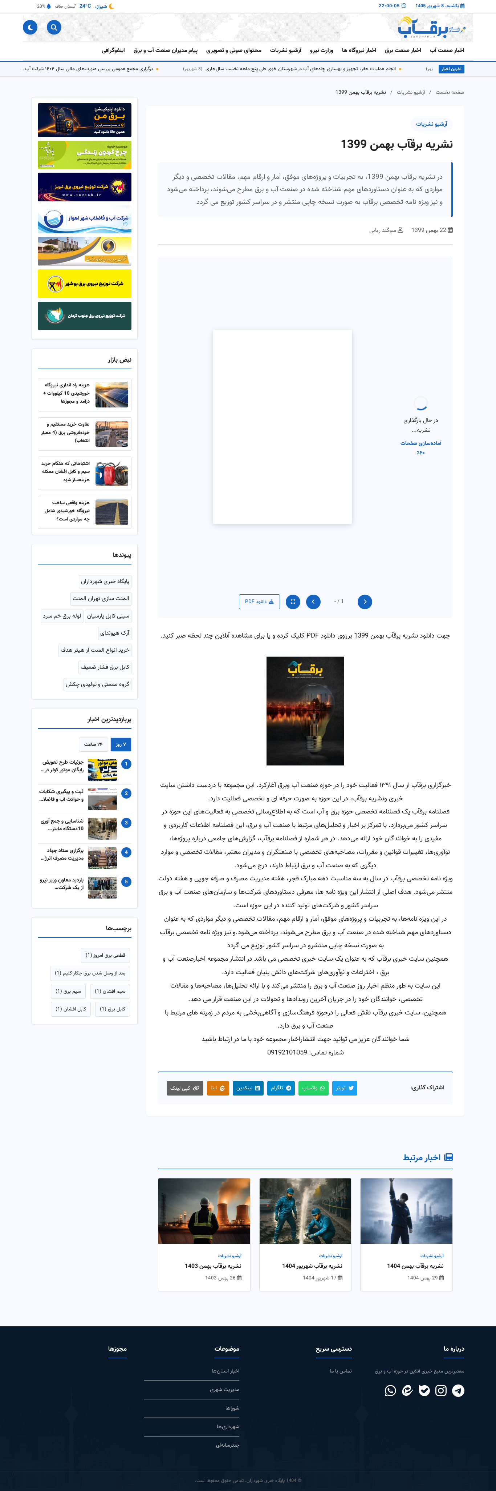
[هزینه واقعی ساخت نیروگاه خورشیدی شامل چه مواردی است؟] (111, 507)
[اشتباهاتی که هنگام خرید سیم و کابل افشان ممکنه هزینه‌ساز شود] (111, 468)
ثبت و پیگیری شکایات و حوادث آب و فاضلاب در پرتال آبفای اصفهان (61, 791)
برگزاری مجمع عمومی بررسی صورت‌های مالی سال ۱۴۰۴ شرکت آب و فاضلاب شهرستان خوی (128, 69)
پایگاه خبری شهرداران (105, 577)
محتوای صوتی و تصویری (233, 50)
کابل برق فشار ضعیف (105, 662)
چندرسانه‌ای (227, 1445)
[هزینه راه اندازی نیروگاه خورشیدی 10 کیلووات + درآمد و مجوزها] (111, 390)
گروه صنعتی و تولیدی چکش (97, 679)
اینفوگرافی (113, 50)
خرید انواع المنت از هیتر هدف (95, 645)
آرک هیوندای (114, 628)
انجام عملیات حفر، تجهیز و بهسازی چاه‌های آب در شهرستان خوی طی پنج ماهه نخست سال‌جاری (365, 69)
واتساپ (309, 1088)
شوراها (232, 1408)
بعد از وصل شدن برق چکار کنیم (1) (90, 968)
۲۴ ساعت (93, 740)
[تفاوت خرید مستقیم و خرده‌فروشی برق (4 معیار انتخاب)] (111, 429)
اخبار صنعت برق (403, 50)
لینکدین (244, 1088)
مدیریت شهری (224, 1390)
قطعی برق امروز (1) (105, 951)
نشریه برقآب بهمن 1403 (213, 1267)
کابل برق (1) (112, 1004)
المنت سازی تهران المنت (101, 594)
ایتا (214, 1088)
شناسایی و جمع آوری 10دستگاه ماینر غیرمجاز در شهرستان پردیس (62, 820)
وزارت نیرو (321, 50)
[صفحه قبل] (365, 602)
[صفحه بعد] (313, 602)
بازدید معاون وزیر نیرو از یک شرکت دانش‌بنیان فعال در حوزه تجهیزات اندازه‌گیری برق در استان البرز (62, 879)
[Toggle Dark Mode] (30, 27)
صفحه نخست (450, 92)
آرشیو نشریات (285, 50)
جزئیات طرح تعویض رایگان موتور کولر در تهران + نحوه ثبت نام (62, 761)
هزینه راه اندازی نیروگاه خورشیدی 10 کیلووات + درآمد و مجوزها (66, 389)
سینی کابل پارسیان (108, 611)
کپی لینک (180, 1088)
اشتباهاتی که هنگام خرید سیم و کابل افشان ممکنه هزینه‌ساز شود (65, 467)
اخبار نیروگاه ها (359, 50)
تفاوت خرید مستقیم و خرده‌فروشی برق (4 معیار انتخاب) (65, 428)
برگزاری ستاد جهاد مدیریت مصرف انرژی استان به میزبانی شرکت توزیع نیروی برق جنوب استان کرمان (62, 850)
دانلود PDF (256, 602)
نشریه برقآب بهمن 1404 (415, 1267)
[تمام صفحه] (293, 602)
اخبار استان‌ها (225, 1371)
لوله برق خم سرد (62, 611)
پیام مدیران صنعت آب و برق (166, 50)
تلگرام (277, 1088)
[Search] (54, 27)
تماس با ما (341, 1371)
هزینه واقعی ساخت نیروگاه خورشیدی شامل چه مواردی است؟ (67, 506)
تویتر (341, 1088)
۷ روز (121, 740)
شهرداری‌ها (228, 1427)
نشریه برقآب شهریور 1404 (312, 1267)
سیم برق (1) (68, 986)
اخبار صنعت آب (447, 50)
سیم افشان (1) (110, 986)
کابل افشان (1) (71, 1004)
